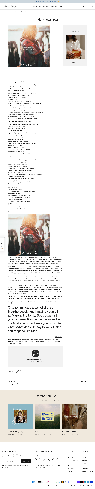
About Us (70, 457)
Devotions (15, 12)
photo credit (58, 337)
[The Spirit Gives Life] (47, 416)
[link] (13, 371)
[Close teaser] (4, 237)
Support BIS (71, 455)
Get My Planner (75, 31)
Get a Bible (75, 62)
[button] (2, 244)
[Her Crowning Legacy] (20, 416)
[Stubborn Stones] (74, 416)
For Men (70, 471)
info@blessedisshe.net (41, 455)
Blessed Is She (10, 482)
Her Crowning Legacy (17, 432)
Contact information (88, 486)
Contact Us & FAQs (73, 460)
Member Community (87, 471)
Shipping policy (78, 486)
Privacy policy (59, 486)
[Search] (84, 6)
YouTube (84, 455)
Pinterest (84, 463)
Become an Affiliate (73, 463)
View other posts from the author (35, 361)
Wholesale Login (72, 465)
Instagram (84, 460)
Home (9, 12)
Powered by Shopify (19, 482)
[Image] (75, 47)
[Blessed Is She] (10, 6)
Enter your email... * (9, 461)
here (20, 343)
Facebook (84, 457)
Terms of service (69, 486)
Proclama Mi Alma (72, 468)
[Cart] (91, 6)
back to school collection (52, 1)
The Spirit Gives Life (43, 432)
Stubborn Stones (69, 432)
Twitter (84, 465)
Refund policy (51, 486)
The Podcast (85, 468)
